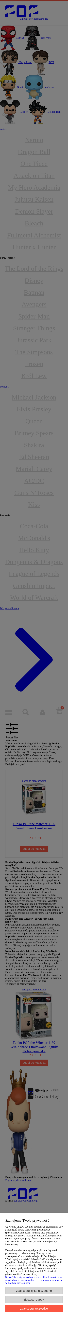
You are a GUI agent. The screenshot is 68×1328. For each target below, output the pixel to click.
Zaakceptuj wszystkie (34, 1308)
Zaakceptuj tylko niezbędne (34, 1290)
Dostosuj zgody (34, 1299)
